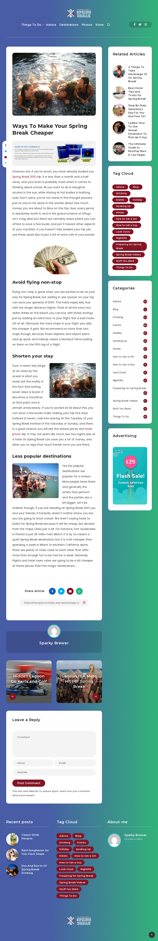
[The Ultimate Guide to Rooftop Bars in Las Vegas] (119, 148)
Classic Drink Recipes (30, 836)
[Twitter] (140, 24)
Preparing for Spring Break (128, 246)
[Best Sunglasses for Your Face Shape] (12, 855)
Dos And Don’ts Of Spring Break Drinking (34, 869)
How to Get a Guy (126, 225)
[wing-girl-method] (54, 165)
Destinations (69, 24)
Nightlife (121, 238)
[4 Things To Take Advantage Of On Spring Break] (119, 71)
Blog (136, 187)
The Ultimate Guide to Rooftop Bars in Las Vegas (137, 149)
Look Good (123, 231)
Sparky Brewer (54, 643)
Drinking (121, 193)
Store (100, 24)
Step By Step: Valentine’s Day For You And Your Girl (137, 111)
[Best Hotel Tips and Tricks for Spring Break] (119, 92)
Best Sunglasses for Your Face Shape (35, 852)
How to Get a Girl (126, 218)
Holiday (137, 199)
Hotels (120, 212)
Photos (87, 24)
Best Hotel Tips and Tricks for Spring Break (137, 93)
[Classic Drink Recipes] (12, 839)
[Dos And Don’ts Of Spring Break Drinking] (12, 870)
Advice (51, 24)
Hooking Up (123, 206)
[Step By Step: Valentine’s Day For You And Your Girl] (119, 110)
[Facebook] (134, 24)
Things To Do (31, 24)
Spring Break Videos (128, 254)
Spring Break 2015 (24, 177)
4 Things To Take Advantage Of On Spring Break (137, 74)
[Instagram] (145, 24)
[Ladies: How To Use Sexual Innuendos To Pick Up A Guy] (119, 127)
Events (120, 199)
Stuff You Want (125, 261)
